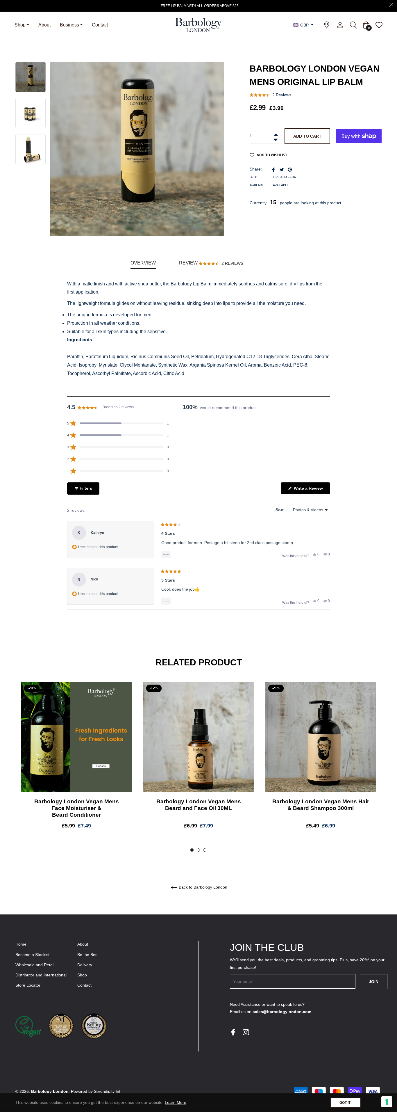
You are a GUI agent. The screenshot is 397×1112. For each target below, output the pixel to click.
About (82, 944)
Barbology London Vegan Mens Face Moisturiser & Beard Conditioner (76, 808)
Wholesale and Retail (34, 964)
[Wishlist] (377, 25)
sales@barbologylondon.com (282, 1011)
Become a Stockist (32, 954)
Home (20, 944)
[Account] (340, 25)
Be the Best (88, 954)
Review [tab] (211, 264)
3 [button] (204, 850)
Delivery (84, 964)
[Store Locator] (326, 25)
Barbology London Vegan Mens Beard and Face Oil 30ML (198, 804)
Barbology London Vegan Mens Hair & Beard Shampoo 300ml (320, 804)
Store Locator (27, 985)
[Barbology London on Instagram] (245, 1031)
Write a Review (311, 490)
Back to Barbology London (202, 887)
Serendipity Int (107, 1091)
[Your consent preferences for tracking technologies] (386, 1101)
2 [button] (198, 850)
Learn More (175, 1102)
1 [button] (192, 850)
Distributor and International (41, 975)
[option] (76, 760)
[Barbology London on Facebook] (233, 1031)
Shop (82, 975)
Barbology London (50, 1091)
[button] (270, 94)
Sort (280, 509)
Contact (84, 985)
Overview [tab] (143, 262)
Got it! (345, 1103)
